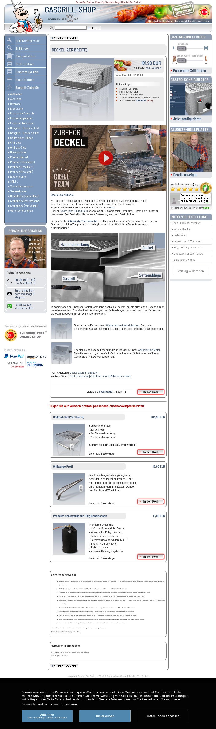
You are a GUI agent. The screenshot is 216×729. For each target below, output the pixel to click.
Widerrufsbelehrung (163, 21)
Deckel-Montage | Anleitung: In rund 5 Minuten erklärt (100, 376)
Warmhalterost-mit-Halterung (122, 325)
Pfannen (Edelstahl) (21, 171)
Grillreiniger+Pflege (21, 137)
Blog (112, 207)
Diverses (15, 103)
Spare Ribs (66, 211)
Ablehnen (47, 716)
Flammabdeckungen (22, 123)
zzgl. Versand (153, 68)
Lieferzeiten (180, 235)
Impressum (180, 21)
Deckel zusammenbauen (84, 372)
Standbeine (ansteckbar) (24, 196)
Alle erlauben (104, 716)
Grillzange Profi (63, 466)
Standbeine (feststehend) (25, 201)
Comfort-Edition (27, 72)
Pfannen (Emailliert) (21, 167)
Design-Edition (26, 56)
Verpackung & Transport (187, 241)
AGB (150, 21)
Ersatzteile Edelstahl (22, 113)
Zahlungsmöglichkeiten (187, 223)
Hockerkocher (18, 152)
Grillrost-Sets (18, 147)
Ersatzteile (16, 108)
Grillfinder (22, 48)
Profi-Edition (25, 64)
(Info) (150, 100)
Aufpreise (16, 99)
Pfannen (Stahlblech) (22, 162)
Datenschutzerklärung (37, 704)
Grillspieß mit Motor (149, 350)
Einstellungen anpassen (162, 716)
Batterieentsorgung (185, 259)
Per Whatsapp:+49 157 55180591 (24, 306)
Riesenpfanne (18, 176)
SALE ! (14, 181)
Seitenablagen (18, 191)
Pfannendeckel (19, 157)
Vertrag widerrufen (191, 271)
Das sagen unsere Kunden (189, 253)
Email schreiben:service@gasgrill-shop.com (25, 294)
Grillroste (15, 142)
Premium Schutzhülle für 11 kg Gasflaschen (80, 516)
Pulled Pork (81, 211)
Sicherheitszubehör (22, 186)
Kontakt (191, 21)
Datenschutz (203, 21)
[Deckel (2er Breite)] (82, 89)
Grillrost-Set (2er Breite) (68, 417)
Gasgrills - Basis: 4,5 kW (24, 133)
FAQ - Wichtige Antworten (188, 247)
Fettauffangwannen (21, 118)
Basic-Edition (25, 80)
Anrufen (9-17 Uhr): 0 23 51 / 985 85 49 (25, 281)
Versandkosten (182, 229)
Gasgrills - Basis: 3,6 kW (24, 128)
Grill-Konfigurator (28, 40)
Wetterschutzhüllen (21, 210)
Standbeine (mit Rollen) (23, 205)
